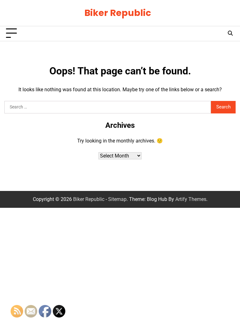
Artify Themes (190, 199)
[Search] (230, 33)
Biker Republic (117, 13)
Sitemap (117, 199)
